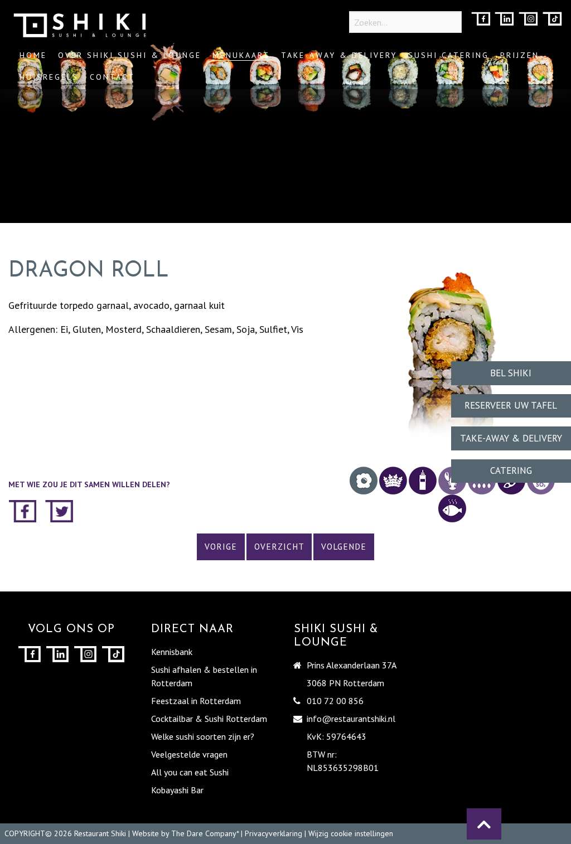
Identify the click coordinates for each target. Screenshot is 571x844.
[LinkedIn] (504, 19)
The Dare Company (203, 833)
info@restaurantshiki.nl (351, 718)
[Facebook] (481, 19)
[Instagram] (528, 19)
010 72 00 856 (335, 700)
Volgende (343, 546)
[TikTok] (552, 19)
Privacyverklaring (273, 833)
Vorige (221, 546)
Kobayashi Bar (177, 790)
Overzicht (279, 546)
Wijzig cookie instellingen (350, 833)
